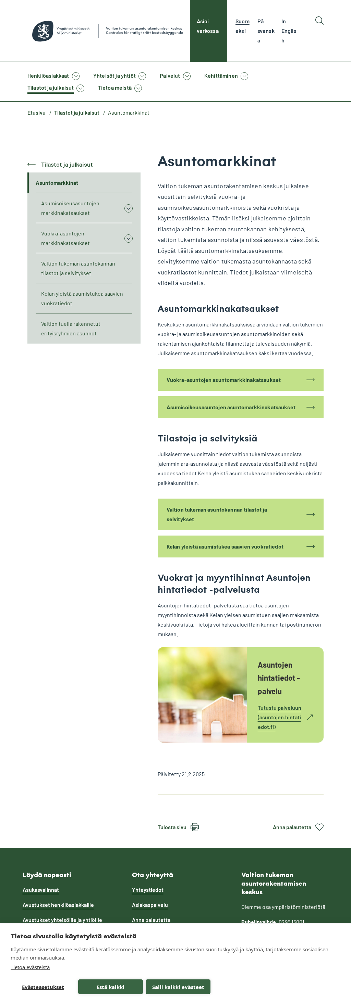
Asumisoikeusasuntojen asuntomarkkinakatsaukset (231, 407)
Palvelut (170, 75)
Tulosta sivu (172, 827)
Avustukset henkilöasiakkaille (58, 904)
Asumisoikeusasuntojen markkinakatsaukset (70, 208)
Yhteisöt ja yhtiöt (114, 75)
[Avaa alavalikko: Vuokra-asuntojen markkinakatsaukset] (128, 238)
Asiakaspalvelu (150, 904)
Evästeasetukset (43, 986)
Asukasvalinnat (41, 889)
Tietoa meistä (115, 87)
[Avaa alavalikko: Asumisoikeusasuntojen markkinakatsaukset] (128, 208)
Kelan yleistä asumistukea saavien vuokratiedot (82, 298)
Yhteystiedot (148, 889)
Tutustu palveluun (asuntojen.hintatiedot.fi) (279, 718)
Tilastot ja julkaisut (50, 87)
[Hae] (319, 31)
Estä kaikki (110, 986)
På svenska (266, 30)
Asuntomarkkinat (57, 182)
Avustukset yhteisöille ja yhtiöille (62, 919)
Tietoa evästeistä (30, 967)
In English (288, 30)
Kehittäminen (221, 75)
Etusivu (36, 112)
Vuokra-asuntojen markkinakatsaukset (65, 238)
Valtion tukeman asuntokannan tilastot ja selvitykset (78, 268)
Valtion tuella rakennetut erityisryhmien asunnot (70, 328)
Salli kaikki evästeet (178, 986)
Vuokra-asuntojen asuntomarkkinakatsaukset (224, 379)
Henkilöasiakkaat (48, 75)
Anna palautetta (292, 827)
